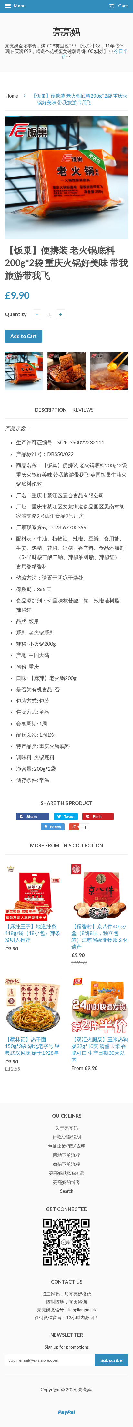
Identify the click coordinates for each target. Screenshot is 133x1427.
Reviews (83, 410)
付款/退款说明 (66, 1137)
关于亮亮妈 (66, 1128)
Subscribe (111, 1360)
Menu (19, 5)
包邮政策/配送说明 (67, 1146)
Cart (122, 5)
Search (66, 1191)
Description (50, 410)
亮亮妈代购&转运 (66, 1173)
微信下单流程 (66, 1164)
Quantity (16, 314)
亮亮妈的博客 (66, 1182)
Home (11, 95)
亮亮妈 (66, 31)
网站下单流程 (66, 1155)
